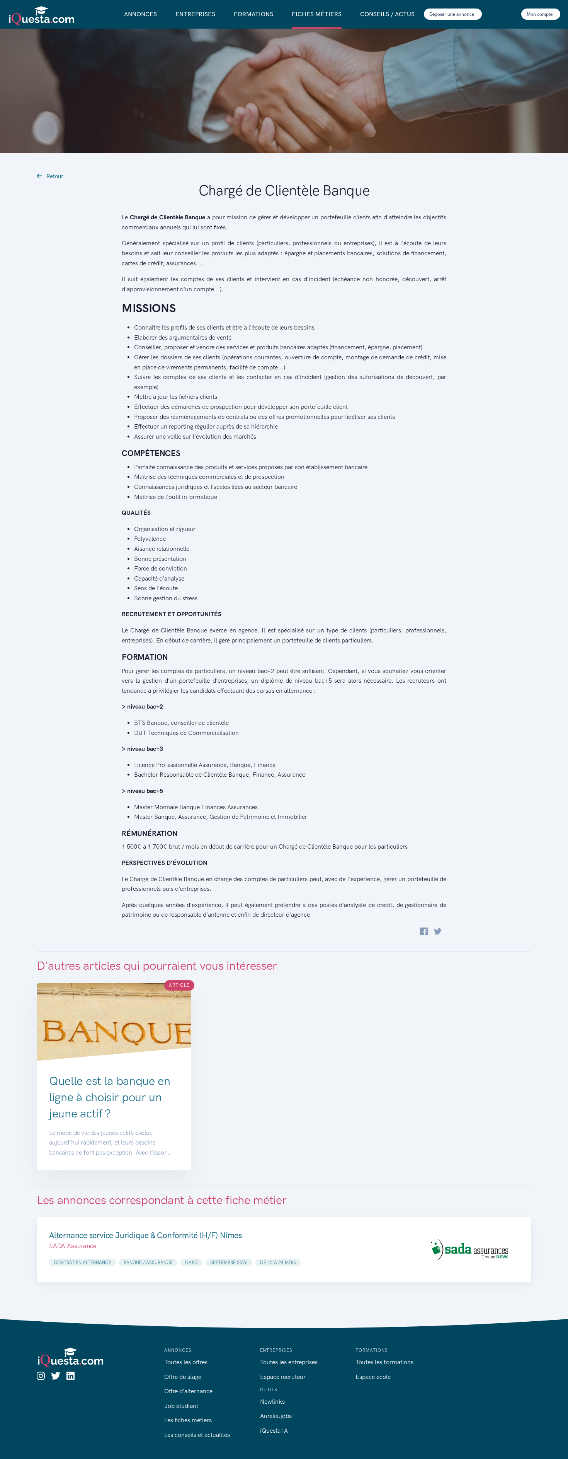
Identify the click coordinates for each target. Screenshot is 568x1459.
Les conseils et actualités (197, 1434)
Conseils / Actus (387, 14)
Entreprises (195, 14)
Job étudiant (181, 1405)
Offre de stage (182, 1376)
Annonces (140, 14)
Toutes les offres (185, 1362)
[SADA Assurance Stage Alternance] (469, 1249)
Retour (54, 176)
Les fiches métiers (188, 1420)
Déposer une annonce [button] (452, 14)
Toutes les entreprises (289, 1362)
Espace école (373, 1376)
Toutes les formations (384, 1362)
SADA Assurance (73, 1246)
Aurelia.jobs (276, 1416)
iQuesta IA (274, 1430)
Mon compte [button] (540, 14)
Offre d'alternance (188, 1391)
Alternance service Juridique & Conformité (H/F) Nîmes (145, 1235)
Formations (253, 14)
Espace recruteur (283, 1376)
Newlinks (272, 1401)
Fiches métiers (317, 14)
